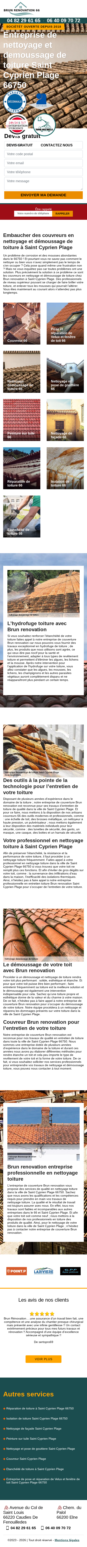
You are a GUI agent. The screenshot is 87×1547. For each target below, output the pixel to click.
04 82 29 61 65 (23, 20)
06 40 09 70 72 (63, 20)
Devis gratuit (20, 145)
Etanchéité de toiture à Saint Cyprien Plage (35, 1469)
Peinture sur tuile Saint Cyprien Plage (31, 1438)
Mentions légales (67, 1540)
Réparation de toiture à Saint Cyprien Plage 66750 (40, 1408)
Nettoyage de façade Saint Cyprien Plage (33, 1428)
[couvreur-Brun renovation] (21, 9)
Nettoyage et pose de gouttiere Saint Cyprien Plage (40, 1448)
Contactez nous (57, 145)
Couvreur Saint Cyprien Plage (26, 1458)
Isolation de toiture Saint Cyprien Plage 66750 (37, 1418)
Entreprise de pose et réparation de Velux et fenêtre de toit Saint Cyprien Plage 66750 (43, 1480)
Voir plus (43, 1359)
